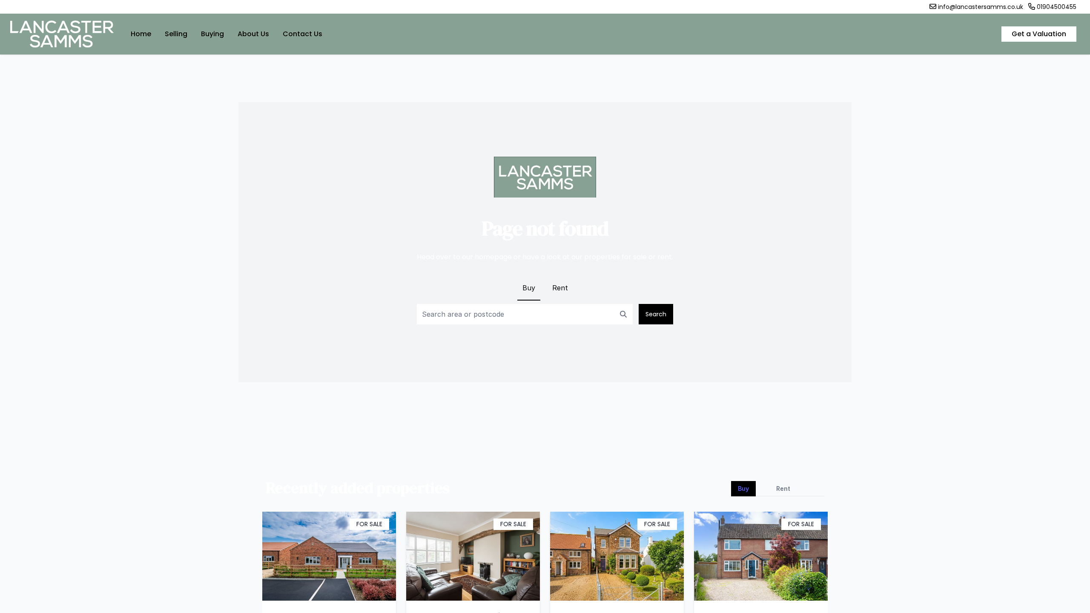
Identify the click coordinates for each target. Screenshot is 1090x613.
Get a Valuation (1039, 34)
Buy (528, 288)
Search (655, 314)
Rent (560, 288)
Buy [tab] (743, 488)
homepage (493, 257)
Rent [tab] (783, 488)
